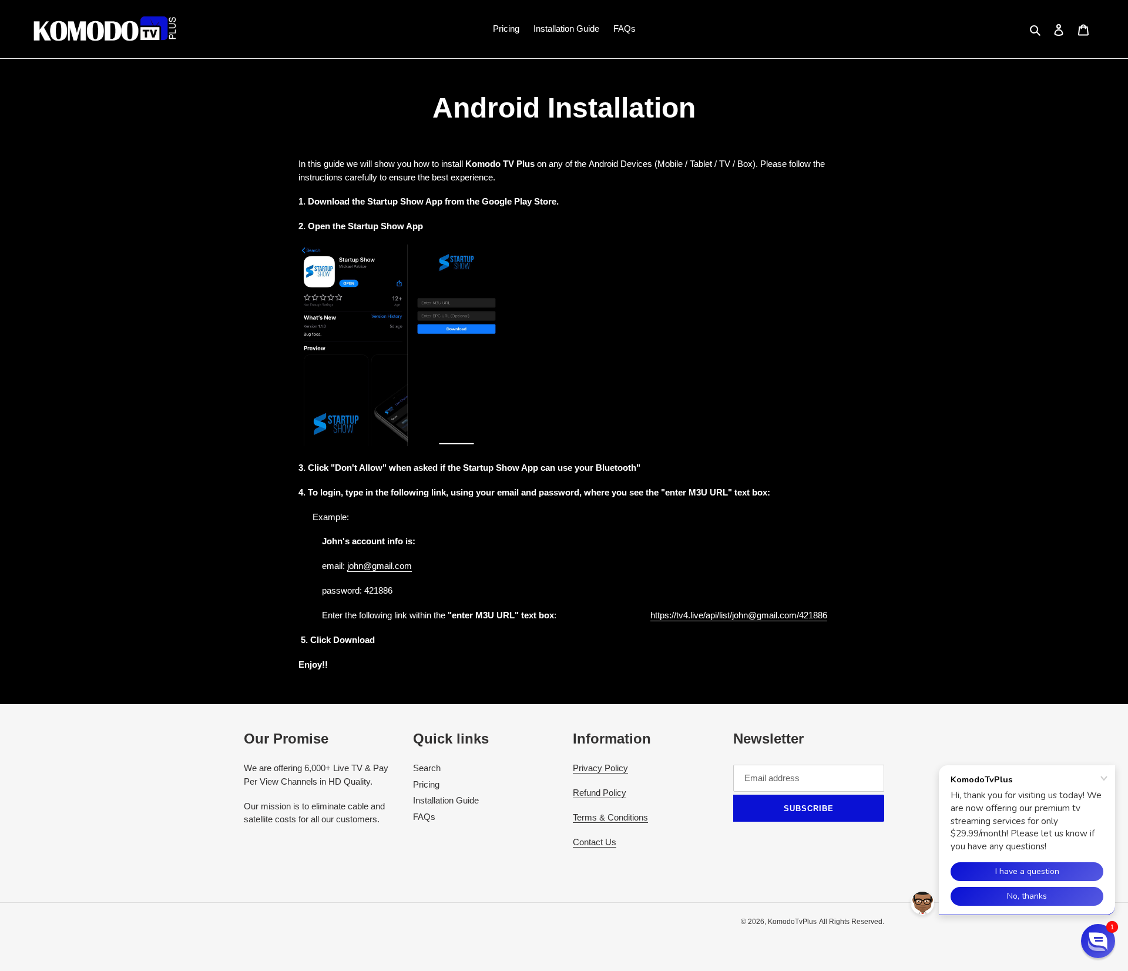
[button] (1098, 941)
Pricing (426, 784)
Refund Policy (599, 793)
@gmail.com (387, 566)
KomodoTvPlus (792, 922)
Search (427, 768)
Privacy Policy (600, 768)
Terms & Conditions (610, 817)
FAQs (424, 817)
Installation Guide (446, 800)
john (355, 566)
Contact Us (594, 842)
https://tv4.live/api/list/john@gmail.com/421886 (738, 615)
